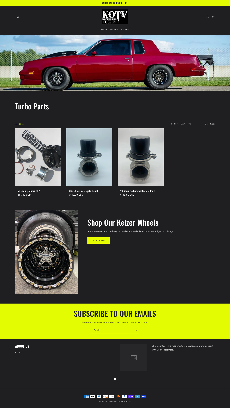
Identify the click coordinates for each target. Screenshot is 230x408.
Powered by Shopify (124, 401)
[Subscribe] (136, 330)
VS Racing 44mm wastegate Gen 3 (137, 190)
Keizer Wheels (98, 240)
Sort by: (174, 124)
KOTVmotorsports (111, 401)
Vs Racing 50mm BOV (29, 190)
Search (18, 353)
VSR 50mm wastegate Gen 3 (83, 190)
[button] (18, 17)
